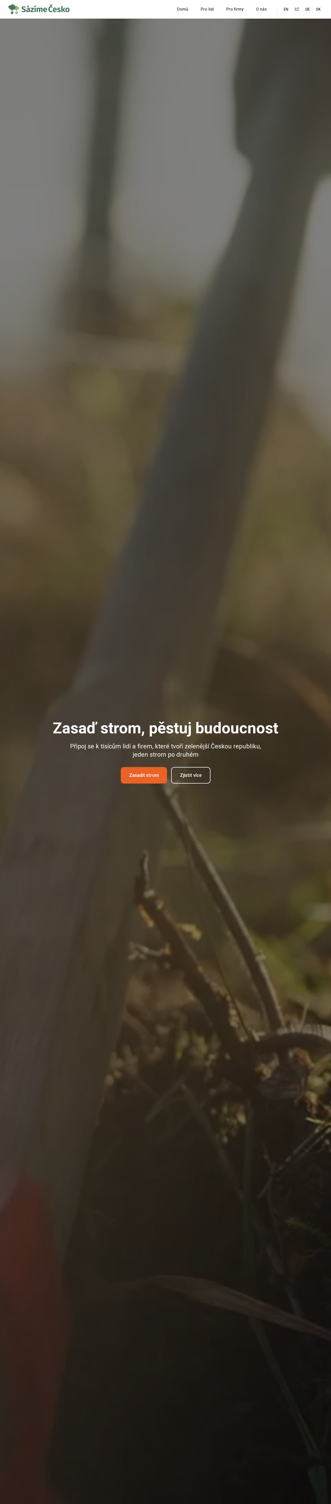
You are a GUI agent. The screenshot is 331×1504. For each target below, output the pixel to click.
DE (307, 9)
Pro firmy (235, 9)
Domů (182, 9)
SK (318, 9)
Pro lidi (207, 9)
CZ (297, 9)
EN (286, 9)
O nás (261, 9)
